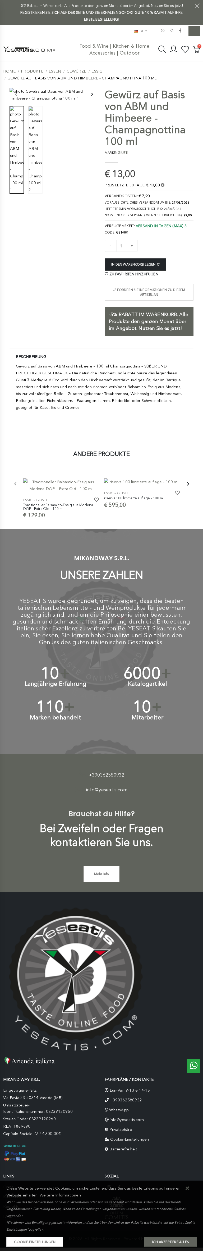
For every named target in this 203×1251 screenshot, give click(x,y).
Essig (96, 71)
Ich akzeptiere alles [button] (170, 1242)
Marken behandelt (55, 717)
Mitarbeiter (147, 717)
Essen (55, 71)
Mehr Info (101, 874)
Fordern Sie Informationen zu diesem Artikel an (150, 292)
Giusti (41, 500)
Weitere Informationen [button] (60, 1195)
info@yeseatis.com (107, 790)
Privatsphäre (120, 1129)
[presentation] (16, 95)
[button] (187, 1188)
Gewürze (76, 71)
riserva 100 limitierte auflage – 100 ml (134, 498)
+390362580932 (106, 775)
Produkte (32, 71)
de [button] (141, 31)
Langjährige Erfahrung (55, 684)
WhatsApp (119, 1109)
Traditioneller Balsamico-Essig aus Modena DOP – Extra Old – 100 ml (58, 507)
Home (9, 71)
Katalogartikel (147, 684)
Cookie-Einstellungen (129, 1139)
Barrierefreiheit (123, 1149)
